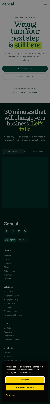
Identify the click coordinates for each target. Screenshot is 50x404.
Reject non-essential (25, 387)
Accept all (25, 380)
